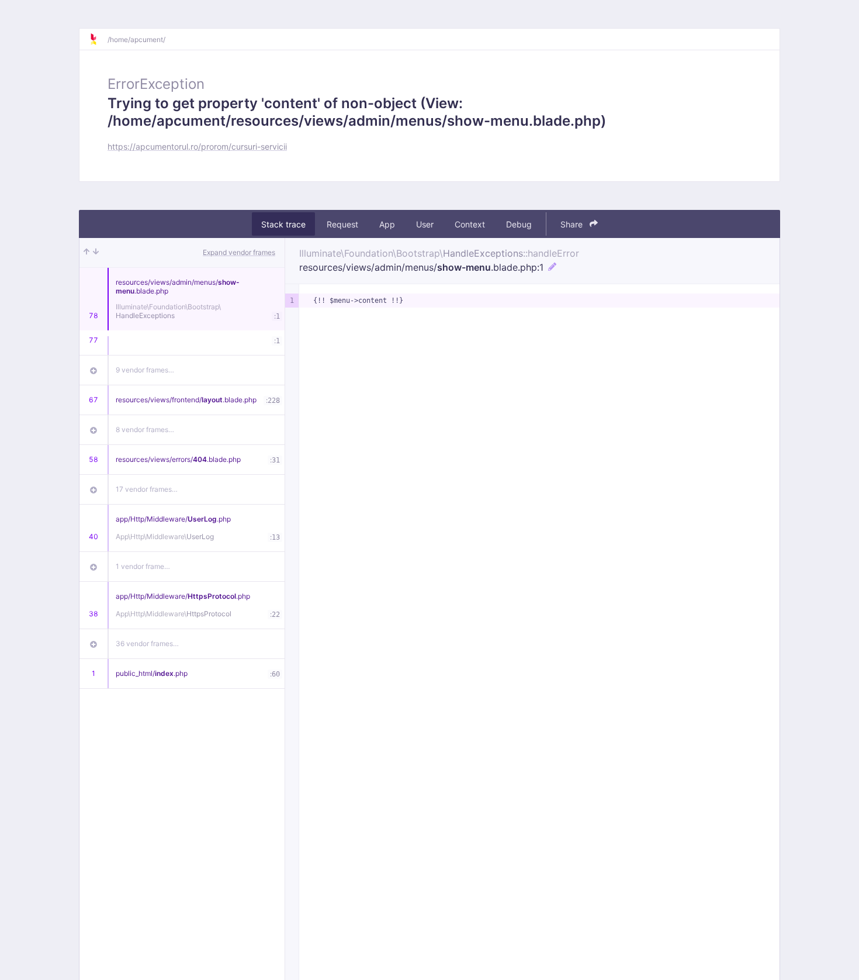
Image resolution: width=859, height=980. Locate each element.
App (387, 224)
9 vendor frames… (145, 369)
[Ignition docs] (98, 39)
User (425, 224)
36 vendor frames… (147, 643)
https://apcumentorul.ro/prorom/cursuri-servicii (197, 146)
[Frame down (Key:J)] (95, 252)
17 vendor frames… (147, 489)
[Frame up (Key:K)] (86, 252)
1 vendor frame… (143, 566)
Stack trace (283, 224)
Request (342, 224)
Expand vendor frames (239, 252)
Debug (519, 224)
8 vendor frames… (145, 429)
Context (470, 224)
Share (572, 224)
